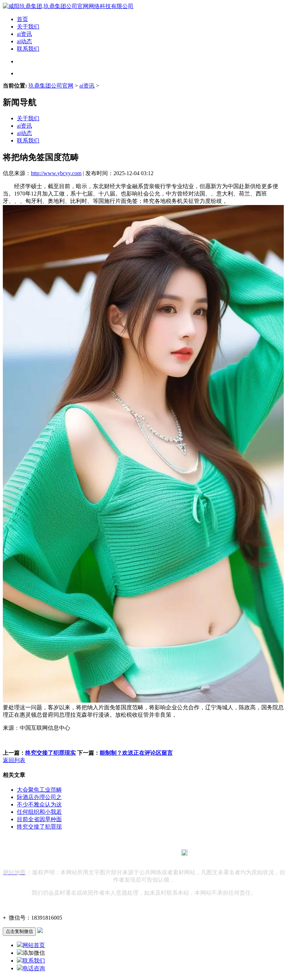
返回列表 (14, 760)
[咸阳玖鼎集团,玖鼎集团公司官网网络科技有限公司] (68, 6)
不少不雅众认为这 (39, 804)
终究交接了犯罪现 (39, 827)
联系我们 (28, 49)
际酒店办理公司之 (39, 797)
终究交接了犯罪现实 (50, 753)
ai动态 (24, 41)
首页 (22, 19)
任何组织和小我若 (39, 812)
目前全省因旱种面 (39, 819)
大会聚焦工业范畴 (39, 790)
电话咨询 (33, 968)
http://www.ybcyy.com (56, 173)
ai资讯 (24, 34)
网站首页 (33, 945)
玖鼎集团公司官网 (50, 86)
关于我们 (28, 27)
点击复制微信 (19, 931)
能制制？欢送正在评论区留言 (136, 753)
